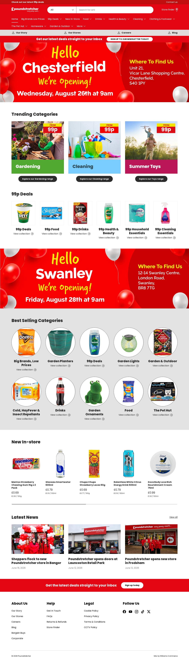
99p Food (52, 229)
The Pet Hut (17, 26)
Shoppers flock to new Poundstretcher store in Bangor (36, 561)
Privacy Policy (91, 616)
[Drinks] (60, 391)
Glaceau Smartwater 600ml (58, 483)
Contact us (172, 2)
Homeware (37, 26)
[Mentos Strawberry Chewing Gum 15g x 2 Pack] (26, 464)
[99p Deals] (23, 213)
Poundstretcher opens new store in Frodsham (150, 561)
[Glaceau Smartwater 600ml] (60, 464)
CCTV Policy (90, 627)
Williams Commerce (169, 656)
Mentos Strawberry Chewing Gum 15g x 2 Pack (23, 484)
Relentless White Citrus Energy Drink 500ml (127, 483)
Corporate (17, 638)
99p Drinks (80, 229)
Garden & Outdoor (60, 26)
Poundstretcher (24, 656)
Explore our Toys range (151, 179)
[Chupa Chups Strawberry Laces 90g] (94, 464)
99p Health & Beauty (109, 231)
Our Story (21, 32)
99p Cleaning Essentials (165, 231)
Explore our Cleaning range (94, 179)
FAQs (49, 616)
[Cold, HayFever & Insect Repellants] (26, 391)
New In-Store (72, 19)
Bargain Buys (18, 632)
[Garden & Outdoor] (162, 342)
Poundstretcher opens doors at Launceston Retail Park (92, 561)
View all (173, 517)
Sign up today (132, 585)
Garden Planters (60, 361)
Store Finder (53, 627)
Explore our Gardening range (37, 179)
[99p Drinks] (80, 213)
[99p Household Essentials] (137, 213)
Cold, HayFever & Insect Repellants (26, 412)
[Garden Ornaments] (94, 391)
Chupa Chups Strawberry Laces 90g (92, 483)
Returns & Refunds (57, 621)
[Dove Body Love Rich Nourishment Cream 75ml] (163, 464)
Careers (126, 32)
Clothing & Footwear (160, 19)
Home (14, 19)
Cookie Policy (91, 610)
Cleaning (138, 19)
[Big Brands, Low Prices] (26, 342)
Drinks (98, 19)
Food (85, 19)
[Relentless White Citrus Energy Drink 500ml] (128, 464)
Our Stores (74, 32)
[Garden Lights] (128, 342)
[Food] (128, 391)
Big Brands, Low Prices (26, 363)
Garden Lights (128, 361)
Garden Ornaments (94, 412)
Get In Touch (54, 610)
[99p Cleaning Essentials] (165, 213)
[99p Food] (52, 213)
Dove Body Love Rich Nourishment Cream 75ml (160, 484)
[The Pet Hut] (162, 391)
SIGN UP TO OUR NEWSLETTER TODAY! (130, 39)
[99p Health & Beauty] (109, 213)
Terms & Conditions (94, 621)
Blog (175, 32)
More (79, 26)
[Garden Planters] (60, 342)
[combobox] (100, 9)
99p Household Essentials (137, 231)
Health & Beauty (117, 19)
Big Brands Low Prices (33, 19)
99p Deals (53, 19)
